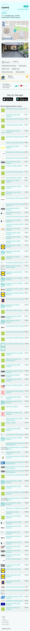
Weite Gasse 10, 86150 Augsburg (15, 119)
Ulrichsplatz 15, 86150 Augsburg (15, 136)
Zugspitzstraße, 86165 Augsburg (15, 434)
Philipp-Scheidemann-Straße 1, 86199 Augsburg (14, 419)
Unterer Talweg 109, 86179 (13, 569)
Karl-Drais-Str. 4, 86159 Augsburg (15, 475)
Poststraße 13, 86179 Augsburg (14, 600)
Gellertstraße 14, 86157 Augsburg (15, 326)
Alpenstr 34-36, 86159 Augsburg (15, 142)
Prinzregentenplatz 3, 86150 (14, 177)
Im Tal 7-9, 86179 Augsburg (13, 559)
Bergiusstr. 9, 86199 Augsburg (14, 385)
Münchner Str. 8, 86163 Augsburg (15, 508)
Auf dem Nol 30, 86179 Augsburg (15, 590)
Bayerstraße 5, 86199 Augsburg (15, 343)
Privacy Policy (5, 624)
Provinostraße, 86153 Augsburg (15, 262)
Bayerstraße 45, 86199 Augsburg (15, 331)
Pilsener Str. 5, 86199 (12, 406)
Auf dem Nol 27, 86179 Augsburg (15, 587)
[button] (15, 85)
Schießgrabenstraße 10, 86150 (14, 125)
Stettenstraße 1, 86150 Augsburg (15, 108)
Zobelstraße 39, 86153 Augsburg (15, 216)
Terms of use (5, 622)
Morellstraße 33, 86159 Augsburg (15, 152)
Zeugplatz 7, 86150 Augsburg (14, 165)
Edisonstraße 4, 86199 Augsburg (15, 299)
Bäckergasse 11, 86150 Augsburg (15, 158)
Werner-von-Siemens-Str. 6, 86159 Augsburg (13, 266)
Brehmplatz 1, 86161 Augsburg (14, 310)
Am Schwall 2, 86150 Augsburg (14, 171)
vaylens (4, 13)
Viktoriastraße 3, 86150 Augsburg (15, 198)
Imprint (4, 619)
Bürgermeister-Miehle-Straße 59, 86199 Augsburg (15, 443)
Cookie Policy (5, 621)
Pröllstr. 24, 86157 (11, 422)
